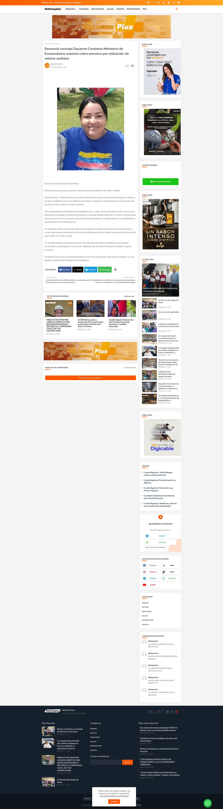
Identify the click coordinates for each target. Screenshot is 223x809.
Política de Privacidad (62, 3)
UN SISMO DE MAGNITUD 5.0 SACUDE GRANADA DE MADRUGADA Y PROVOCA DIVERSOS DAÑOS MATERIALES (168, 398)
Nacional (145, 607)
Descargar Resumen (162, 182)
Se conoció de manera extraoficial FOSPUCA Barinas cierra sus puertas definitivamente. (168, 338)
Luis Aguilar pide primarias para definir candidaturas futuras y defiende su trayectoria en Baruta (168, 350)
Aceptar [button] (114, 801)
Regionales (70, 9)
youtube (153, 585)
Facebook (66, 270)
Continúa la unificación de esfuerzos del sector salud (168, 325)
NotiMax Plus (47, 3)
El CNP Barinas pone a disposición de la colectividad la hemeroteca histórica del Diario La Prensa (90, 323)
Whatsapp (106, 270)
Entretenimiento (133, 9)
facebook (152, 565)
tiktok (172, 572)
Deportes (120, 9)
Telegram (92, 270)
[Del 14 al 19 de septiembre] (149, 315)
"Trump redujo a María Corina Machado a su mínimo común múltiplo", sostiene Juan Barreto (160, 773)
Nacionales (84, 9)
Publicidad (77, 3)
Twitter (79, 270)
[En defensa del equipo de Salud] (149, 303)
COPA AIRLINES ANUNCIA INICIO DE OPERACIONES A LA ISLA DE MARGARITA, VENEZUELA (157, 762)
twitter (172, 565)
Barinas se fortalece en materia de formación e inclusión (70, 730)
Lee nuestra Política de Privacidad (114, 796)
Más (144, 9)
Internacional (147, 611)
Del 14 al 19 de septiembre (168, 312)
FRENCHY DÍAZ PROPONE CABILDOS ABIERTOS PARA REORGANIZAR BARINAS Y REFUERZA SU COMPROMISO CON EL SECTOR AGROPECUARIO (59, 325)
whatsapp (162, 542)
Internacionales (97, 9)
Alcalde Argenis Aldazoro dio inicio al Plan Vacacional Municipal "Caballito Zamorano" (121, 323)
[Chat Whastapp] (208, 803)
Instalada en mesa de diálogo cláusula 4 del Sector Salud (158, 739)
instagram (152, 572)
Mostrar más (129, 296)
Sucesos (110, 9)
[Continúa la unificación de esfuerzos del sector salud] (149, 327)
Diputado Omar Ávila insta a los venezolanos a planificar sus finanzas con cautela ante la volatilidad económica (168, 386)
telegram (162, 536)
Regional (55, 44)
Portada (48, 44)
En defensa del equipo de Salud (168, 301)
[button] (176, 8)
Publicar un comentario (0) (90, 378)
